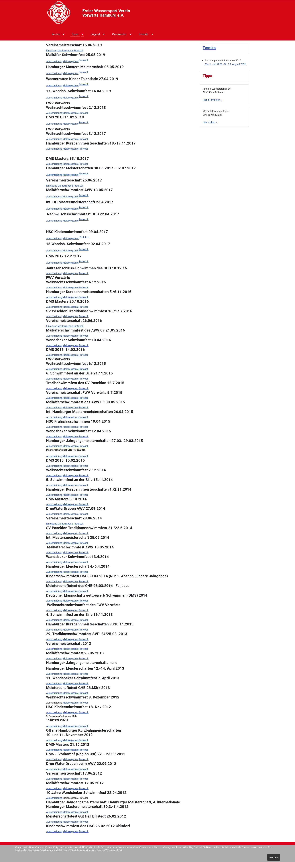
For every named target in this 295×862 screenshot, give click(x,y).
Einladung (51, 50)
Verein (55, 34)
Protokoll (78, 50)
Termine (209, 48)
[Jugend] (103, 34)
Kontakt (143, 34)
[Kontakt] (152, 34)
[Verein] (63, 34)
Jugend (95, 34)
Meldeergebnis (65, 50)
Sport (75, 34)
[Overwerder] (130, 34)
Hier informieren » (212, 99)
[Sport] (82, 34)
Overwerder (119, 34)
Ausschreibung (54, 61)
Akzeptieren (274, 857)
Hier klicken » (210, 122)
